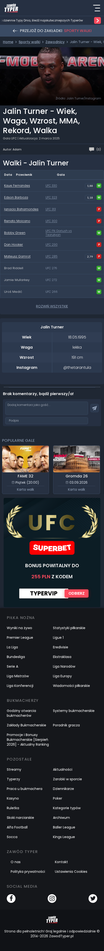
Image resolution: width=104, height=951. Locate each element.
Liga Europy (62, 676)
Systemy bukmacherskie (74, 710)
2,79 (90, 256)
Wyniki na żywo (19, 627)
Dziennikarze (63, 788)
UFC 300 (51, 221)
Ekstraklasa (62, 656)
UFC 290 (51, 245)
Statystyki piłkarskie (69, 627)
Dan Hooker (13, 244)
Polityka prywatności (28, 871)
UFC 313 (50, 209)
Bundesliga (16, 656)
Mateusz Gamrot (17, 256)
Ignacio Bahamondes (21, 209)
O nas (16, 862)
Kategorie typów (67, 808)
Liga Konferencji (20, 685)
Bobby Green (14, 232)
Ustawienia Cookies (71, 871)
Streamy (14, 769)
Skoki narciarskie (20, 817)
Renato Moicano (17, 221)
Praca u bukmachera (24, 788)
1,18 (90, 197)
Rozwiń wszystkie (52, 306)
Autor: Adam (12, 149)
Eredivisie (60, 647)
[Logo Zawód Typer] (11, 8)
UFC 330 (51, 186)
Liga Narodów (64, 666)
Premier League (20, 637)
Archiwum (61, 817)
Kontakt (61, 862)
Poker (57, 798)
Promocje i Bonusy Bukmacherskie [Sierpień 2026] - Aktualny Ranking (28, 739)
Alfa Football (17, 827)
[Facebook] (11, 898)
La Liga (12, 647)
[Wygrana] (99, 185)
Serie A (12, 666)
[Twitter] (93, 898)
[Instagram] (52, 898)
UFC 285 (51, 256)
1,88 (90, 186)
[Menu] (96, 8)
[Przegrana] (99, 209)
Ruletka (13, 808)
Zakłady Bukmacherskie (26, 725)
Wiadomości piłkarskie (71, 685)
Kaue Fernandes (17, 185)
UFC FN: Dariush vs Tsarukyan (58, 233)
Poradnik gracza (66, 725)
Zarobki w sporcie (67, 779)
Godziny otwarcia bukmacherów (21, 713)
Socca (12, 836)
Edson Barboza (16, 197)
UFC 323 (51, 197)
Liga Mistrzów (18, 676)
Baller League (64, 827)
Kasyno (13, 798)
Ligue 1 (58, 637)
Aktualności (62, 769)
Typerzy (13, 779)
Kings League (64, 836)
